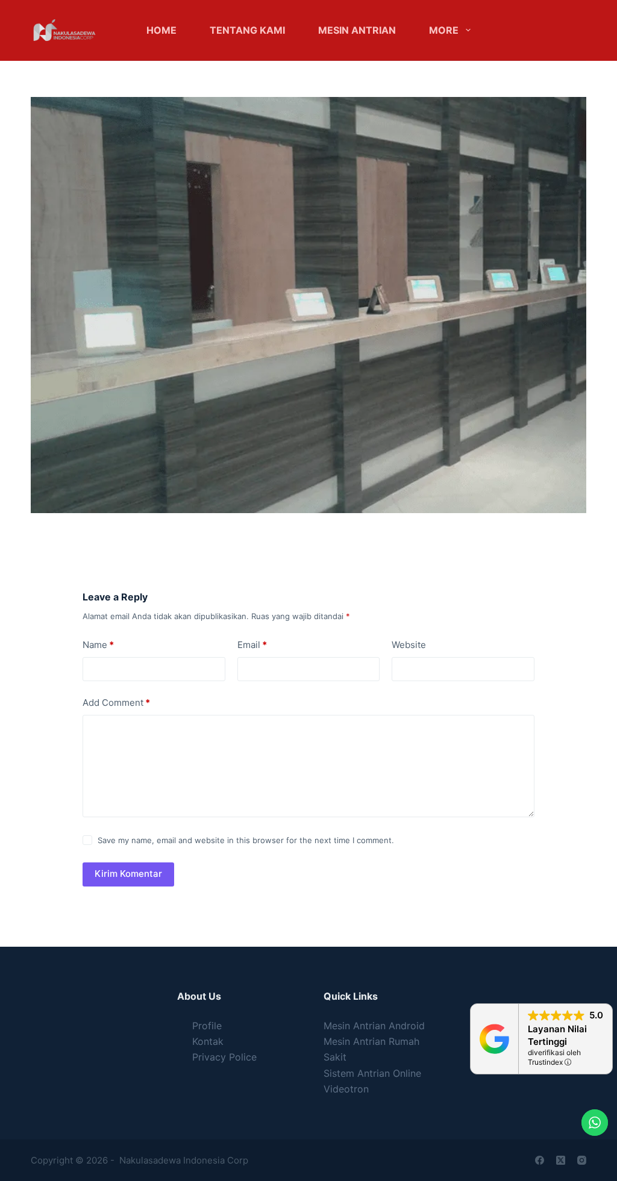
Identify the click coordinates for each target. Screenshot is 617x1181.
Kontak (208, 1041)
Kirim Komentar (128, 873)
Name (98, 644)
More (444, 30)
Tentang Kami (247, 30)
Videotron (346, 1089)
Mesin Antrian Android (374, 1026)
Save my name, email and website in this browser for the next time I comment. (246, 840)
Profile (207, 1026)
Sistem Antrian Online (372, 1073)
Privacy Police (224, 1057)
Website (409, 644)
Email (252, 644)
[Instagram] (581, 1160)
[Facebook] (539, 1160)
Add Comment (116, 702)
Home (161, 30)
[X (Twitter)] (560, 1160)
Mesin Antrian (357, 30)
